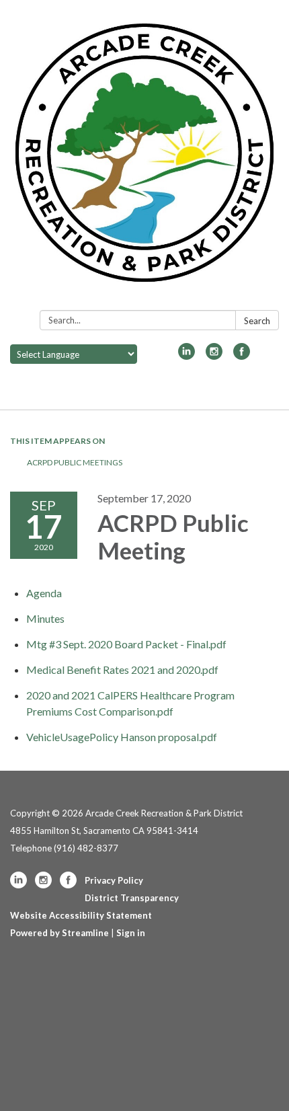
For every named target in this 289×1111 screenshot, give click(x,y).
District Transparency (132, 897)
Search (257, 320)
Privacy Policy (114, 880)
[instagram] (214, 355)
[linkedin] (186, 355)
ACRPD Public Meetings (74, 462)
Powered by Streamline (59, 932)
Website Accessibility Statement (81, 915)
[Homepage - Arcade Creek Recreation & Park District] (144, 158)
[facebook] (241, 355)
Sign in (130, 932)
